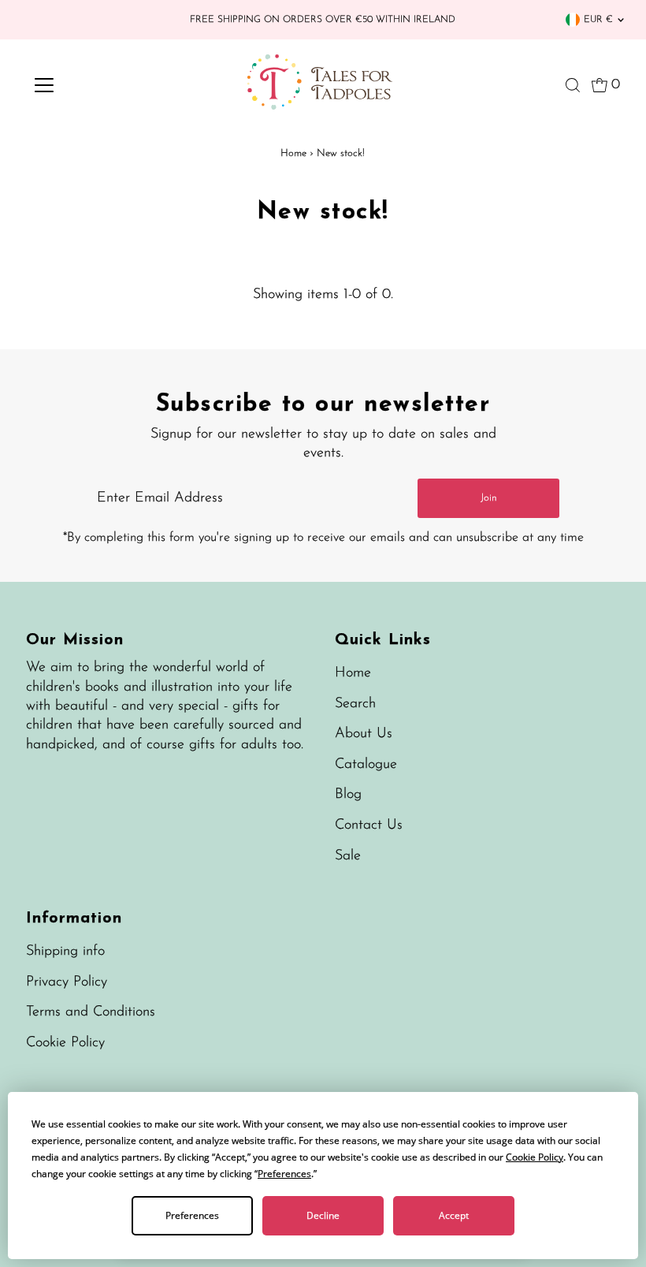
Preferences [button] (284, 1173)
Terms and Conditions (90, 1012)
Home (293, 153)
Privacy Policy (66, 982)
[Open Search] (573, 85)
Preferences (192, 1215)
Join (489, 498)
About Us (363, 734)
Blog (348, 795)
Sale (348, 856)
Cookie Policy (65, 1043)
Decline (323, 1215)
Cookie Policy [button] (534, 1157)
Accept (454, 1215)
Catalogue (366, 765)
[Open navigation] (96, 85)
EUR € (598, 19)
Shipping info (65, 952)
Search (355, 704)
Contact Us (369, 825)
